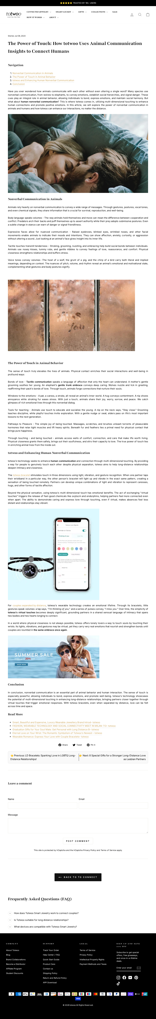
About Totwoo (12, 950)
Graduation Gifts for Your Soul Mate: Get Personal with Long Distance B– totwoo (55, 729)
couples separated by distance (29, 605)
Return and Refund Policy (55, 978)
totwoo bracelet (21, 475)
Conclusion (18, 84)
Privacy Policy (89, 850)
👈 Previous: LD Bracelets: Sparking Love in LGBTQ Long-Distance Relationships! (43, 757)
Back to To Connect (80, 877)
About (52, 17)
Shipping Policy (50, 973)
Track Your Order (51, 950)
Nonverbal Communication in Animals (32, 73)
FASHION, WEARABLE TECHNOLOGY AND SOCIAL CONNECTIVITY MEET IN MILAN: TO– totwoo (64, 725)
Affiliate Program (14, 969)
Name (11, 799)
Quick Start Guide (51, 959)
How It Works (34, 17)
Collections (98, 12)
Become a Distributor (15, 964)
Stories (11, 36)
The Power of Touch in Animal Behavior (33, 76)
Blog (8, 955)
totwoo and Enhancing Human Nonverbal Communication (43, 80)
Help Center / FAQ (51, 955)
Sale (114, 12)
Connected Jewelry (38, 12)
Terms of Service (108, 850)
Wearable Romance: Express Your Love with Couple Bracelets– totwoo (50, 736)
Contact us (48, 969)
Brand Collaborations (16, 959)
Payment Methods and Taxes (93, 964)
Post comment (78, 841)
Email (82, 799)
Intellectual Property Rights (92, 959)
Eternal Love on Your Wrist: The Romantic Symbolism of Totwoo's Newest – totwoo (57, 733)
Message (13, 814)
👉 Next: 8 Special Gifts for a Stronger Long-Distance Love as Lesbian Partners (112, 757)
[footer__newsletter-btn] (139, 968)
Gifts (81, 12)
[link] (13, 15)
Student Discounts (14, 973)
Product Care (49, 964)
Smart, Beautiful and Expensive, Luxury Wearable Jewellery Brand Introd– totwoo (56, 722)
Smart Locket (63, 12)
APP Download (50, 982)
